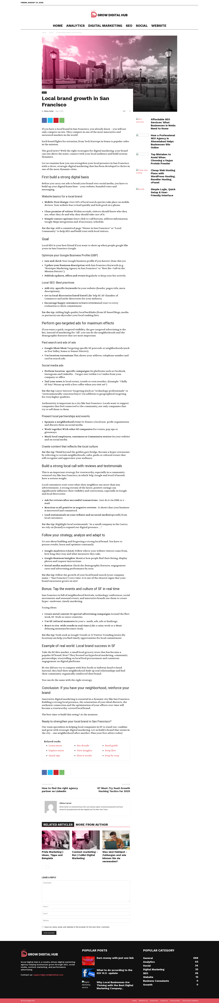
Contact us (164, 1001)
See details (83, 745)
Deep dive (110, 750)
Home (58, 25)
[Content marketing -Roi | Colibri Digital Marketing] (86, 839)
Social (142, 25)
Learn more (55, 745)
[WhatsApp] (61, 120)
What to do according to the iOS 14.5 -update (114, 972)
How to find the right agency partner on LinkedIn (60, 790)
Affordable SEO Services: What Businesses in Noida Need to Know (163, 124)
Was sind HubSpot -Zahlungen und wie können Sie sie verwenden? (114, 856)
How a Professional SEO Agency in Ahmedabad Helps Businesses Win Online (163, 141)
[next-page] (47, 866)
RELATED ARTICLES (58, 824)
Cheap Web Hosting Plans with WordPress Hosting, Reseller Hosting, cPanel (163, 176)
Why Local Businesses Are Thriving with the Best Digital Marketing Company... (115, 985)
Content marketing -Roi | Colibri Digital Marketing (85, 855)
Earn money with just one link (115, 957)
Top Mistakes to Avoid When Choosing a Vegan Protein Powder (162, 159)
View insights (84, 750)
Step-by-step (112, 755)
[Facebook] (179, 2)
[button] (195, 26)
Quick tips (54, 755)
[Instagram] (184, 2)
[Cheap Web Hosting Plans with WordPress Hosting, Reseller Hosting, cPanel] (142, 173)
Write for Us (143, 1001)
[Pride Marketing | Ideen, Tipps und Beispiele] (55, 839)
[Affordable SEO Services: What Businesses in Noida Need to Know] (142, 122)
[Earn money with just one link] (88, 960)
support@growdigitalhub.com (48, 975)
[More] (67, 120)
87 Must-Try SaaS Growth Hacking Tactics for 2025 (113, 790)
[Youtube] (196, 2)
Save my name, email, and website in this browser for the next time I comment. (77, 927)
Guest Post (154, 1001)
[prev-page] (43, 866)
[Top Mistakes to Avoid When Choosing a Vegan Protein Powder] (142, 157)
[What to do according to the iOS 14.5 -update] (88, 973)
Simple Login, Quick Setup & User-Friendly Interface (163, 192)
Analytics (75, 25)
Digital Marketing (105, 25)
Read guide (111, 745)
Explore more (56, 750)
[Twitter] (188, 2)
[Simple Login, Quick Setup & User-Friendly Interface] (142, 192)
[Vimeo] (192, 2)
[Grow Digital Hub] (109, 13)
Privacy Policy (175, 1001)
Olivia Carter (49, 111)
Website (158, 25)
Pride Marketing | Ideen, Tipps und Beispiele (52, 855)
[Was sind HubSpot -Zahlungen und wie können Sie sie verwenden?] (116, 839)
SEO (129, 25)
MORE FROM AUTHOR (92, 824)
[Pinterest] (56, 120)
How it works (84, 755)
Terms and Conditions (190, 1001)
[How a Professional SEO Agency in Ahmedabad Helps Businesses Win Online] (142, 138)
